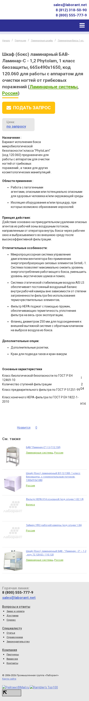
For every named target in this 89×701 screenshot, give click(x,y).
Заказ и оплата (15, 611)
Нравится (23, 427)
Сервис (11, 620)
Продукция (20, 40)
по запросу (16, 126)
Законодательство (18, 641)
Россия (10, 93)
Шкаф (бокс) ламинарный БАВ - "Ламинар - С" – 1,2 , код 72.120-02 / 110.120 (56, 553)
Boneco (30, 504)
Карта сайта (9, 678)
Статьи (10, 633)
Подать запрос (32, 107)
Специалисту (12, 628)
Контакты (12, 663)
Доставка (12, 615)
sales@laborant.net (70, 5)
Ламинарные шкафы (42, 40)
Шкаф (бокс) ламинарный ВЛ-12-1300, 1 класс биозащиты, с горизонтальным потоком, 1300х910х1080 (53, 477)
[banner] (22, 13)
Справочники (14, 637)
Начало (6, 40)
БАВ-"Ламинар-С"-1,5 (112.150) (43, 447)
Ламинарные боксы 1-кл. (71, 40)
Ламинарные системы (54, 86)
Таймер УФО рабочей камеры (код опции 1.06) (54, 525)
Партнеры (12, 654)
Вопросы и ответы (16, 606)
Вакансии (12, 659)
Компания (9, 650)
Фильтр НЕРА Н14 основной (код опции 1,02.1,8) (55, 499)
